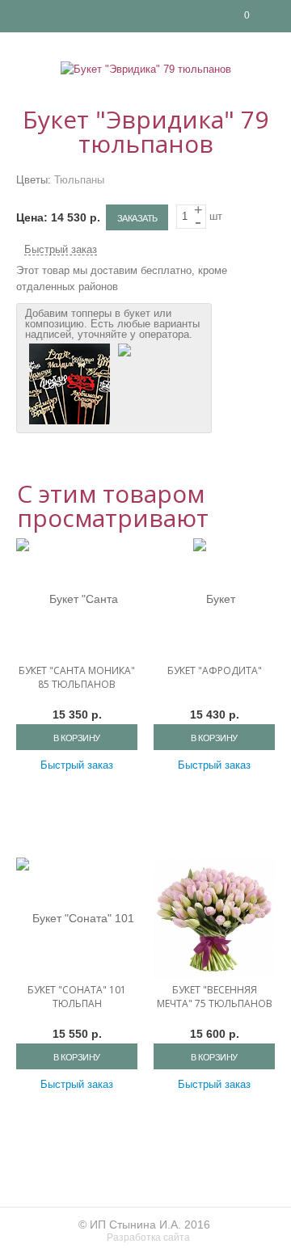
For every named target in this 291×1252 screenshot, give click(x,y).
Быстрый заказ (60, 249)
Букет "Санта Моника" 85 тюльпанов (77, 677)
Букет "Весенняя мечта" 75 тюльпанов (214, 996)
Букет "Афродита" (214, 670)
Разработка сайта (149, 1237)
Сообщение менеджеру (275, 16)
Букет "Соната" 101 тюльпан (76, 996)
